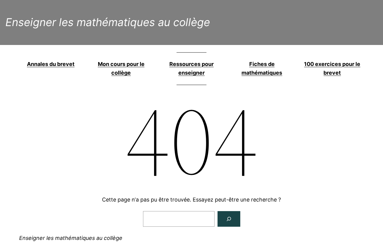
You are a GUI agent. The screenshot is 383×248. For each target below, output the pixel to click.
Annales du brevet (51, 64)
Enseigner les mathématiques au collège (107, 22)
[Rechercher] (229, 219)
